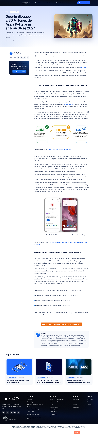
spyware (83, 67)
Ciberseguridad (14, 11)
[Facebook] (7, 412)
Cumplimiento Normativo (33, 414)
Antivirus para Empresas (56, 402)
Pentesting (30, 402)
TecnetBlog (76, 399)
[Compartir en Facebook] (24, 57)
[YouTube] (18, 412)
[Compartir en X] (21, 57)
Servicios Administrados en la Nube (35, 405)
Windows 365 (53, 414)
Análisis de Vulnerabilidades (57, 399)
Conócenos (59, 3)
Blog (7, 11)
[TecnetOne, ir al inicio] (25, 3)
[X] (11, 412)
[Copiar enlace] (28, 57)
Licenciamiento (91, 402)
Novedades (76, 407)
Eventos (75, 404)
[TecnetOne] (12, 399)
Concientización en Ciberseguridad (55, 408)
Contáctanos (83, 3)
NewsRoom (76, 402)
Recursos (48, 3)
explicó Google (69, 104)
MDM (51, 404)
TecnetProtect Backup (33, 409)
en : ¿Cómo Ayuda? (60, 149)
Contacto (89, 404)
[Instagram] (14, 412)
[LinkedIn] (3, 412)
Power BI (52, 417)
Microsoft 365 (53, 411)
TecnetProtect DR (32, 411)
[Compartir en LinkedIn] (18, 57)
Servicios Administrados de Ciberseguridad (34, 417)
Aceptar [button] (76, 432)
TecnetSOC (30, 399)
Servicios (38, 3)
